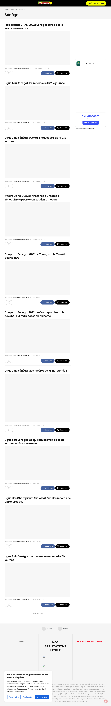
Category (14, 9)
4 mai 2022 (36, 541)
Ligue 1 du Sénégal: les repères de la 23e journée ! (35, 83)
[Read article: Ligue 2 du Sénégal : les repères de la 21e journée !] (37, 398)
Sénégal (22, 9)
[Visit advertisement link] (90, 39)
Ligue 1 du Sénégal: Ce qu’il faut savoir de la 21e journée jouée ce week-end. (34, 441)
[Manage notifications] (106, 701)
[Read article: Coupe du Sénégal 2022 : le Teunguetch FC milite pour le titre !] (37, 278)
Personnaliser (14, 697)
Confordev (83, 701)
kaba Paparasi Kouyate (22, 68)
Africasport (91, 128)
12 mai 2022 (36, 297)
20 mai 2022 (37, 239)
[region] (28, 686)
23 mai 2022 (36, 123)
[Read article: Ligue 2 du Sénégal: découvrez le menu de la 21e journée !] (37, 580)
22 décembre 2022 (38, 68)
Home (6, 9)
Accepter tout (42, 697)
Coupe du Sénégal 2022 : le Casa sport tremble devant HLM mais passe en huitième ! (34, 314)
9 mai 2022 (36, 425)
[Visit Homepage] (46, 3)
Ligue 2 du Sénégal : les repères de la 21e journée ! (36, 370)
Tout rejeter (27, 697)
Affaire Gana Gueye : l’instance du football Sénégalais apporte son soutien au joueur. (32, 197)
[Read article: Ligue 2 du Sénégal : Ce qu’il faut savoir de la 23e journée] (37, 161)
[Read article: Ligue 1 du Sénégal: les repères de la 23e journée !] (37, 103)
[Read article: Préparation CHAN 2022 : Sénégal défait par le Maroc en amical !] (37, 48)
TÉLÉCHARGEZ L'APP (96, 3)
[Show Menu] (5, 3)
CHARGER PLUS (38, 613)
